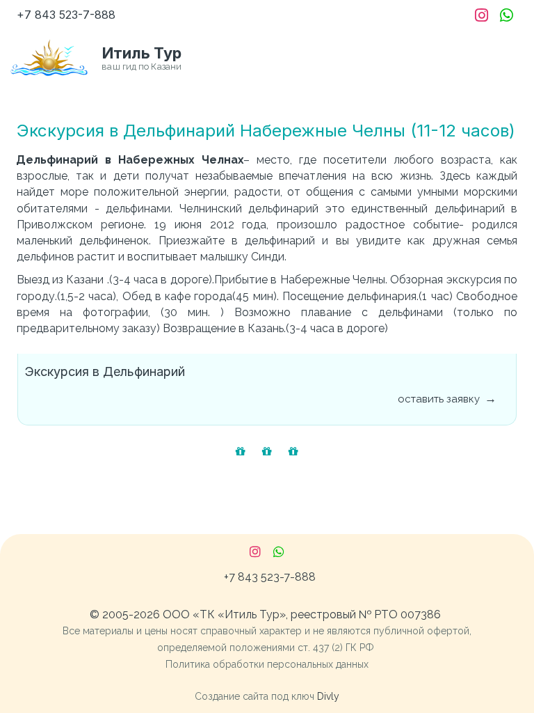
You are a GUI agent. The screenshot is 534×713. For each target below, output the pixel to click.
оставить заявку (439, 399)
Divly (328, 696)
